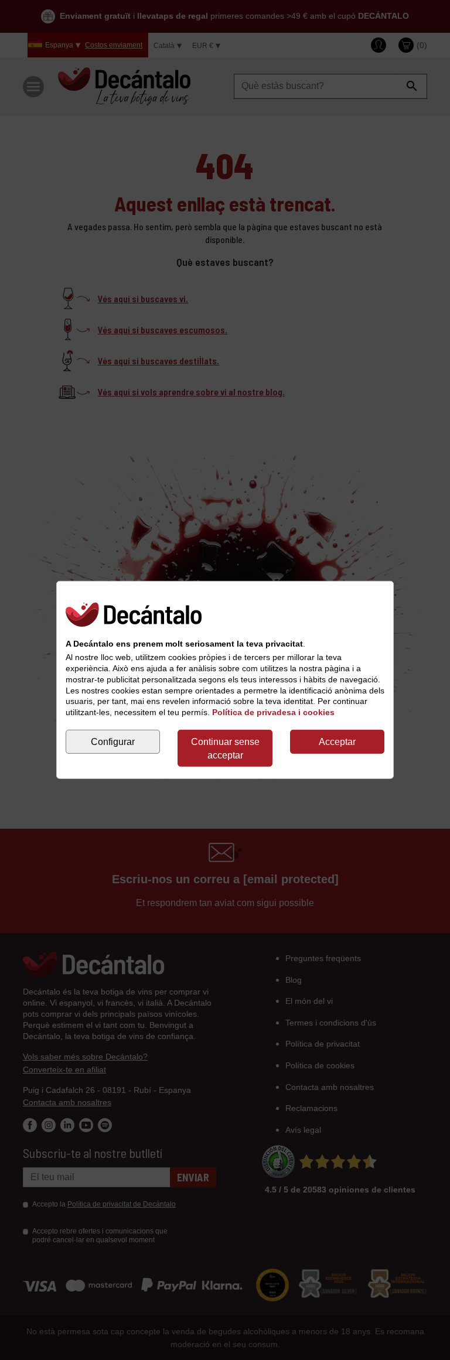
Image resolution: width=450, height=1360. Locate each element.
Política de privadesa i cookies (273, 712)
